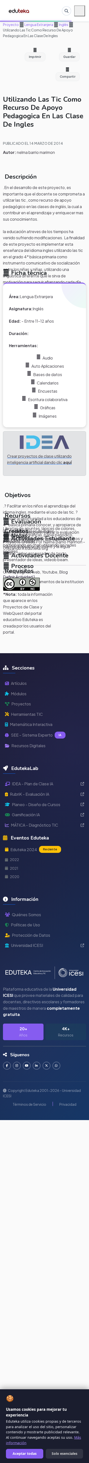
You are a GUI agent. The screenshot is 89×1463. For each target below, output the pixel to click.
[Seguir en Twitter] (46, 1066)
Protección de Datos (31, 935)
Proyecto (11, 24)
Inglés (63, 24)
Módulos (18, 693)
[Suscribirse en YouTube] (27, 1066)
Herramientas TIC (27, 714)
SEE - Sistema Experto (36, 735)
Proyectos (21, 703)
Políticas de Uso (25, 924)
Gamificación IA (26, 814)
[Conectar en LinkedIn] (37, 1066)
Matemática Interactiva (31, 724)
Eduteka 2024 (33, 849)
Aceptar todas (25, 1453)
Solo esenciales (64, 1453)
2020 (14, 876)
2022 (14, 859)
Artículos (19, 683)
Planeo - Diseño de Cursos (36, 804)
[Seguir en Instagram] (17, 1066)
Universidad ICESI (27, 945)
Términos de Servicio (29, 1104)
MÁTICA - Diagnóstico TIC (34, 825)
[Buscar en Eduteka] (66, 11)
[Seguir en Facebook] (7, 1066)
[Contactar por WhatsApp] (56, 1066)
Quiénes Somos (26, 914)
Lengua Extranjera (38, 24)
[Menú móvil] (79, 10)
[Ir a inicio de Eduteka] (19, 11)
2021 (14, 868)
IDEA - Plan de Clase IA (32, 783)
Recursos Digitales (28, 745)
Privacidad (67, 1104)
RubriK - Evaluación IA (29, 794)
